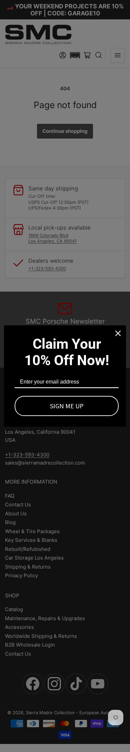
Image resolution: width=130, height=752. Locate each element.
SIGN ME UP (67, 406)
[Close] (118, 333)
